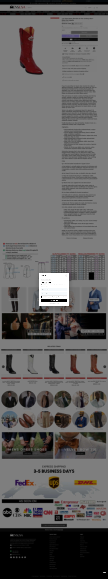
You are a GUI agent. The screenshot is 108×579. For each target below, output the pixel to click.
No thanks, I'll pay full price (54, 303)
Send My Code (54, 300)
